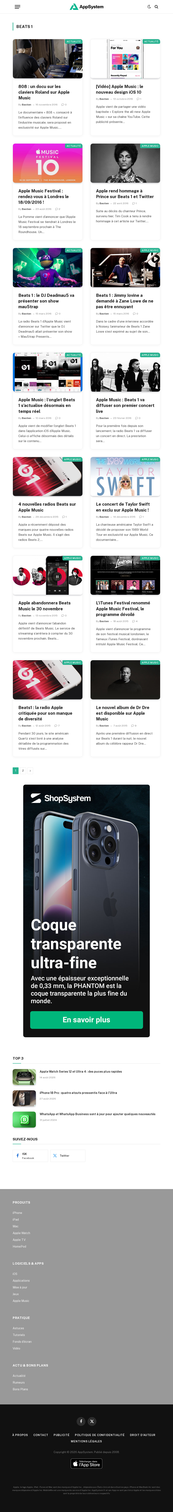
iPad (16, 1219)
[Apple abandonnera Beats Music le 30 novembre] (47, 575)
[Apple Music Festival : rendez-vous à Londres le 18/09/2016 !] (47, 163)
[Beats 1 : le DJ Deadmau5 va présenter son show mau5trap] (47, 267)
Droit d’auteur (142, 1435)
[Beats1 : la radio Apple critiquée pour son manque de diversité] (47, 679)
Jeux (16, 1294)
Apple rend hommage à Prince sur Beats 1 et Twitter (125, 193)
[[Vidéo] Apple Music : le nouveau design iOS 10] (125, 58)
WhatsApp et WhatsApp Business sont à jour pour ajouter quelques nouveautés (97, 1114)
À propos (20, 1435)
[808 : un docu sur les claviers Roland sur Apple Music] (47, 58)
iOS (15, 1274)
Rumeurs (19, 1382)
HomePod (19, 1246)
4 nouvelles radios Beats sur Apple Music (47, 507)
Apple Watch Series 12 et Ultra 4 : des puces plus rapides (81, 1071)
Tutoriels (19, 1335)
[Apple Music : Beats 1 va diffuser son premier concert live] (125, 372)
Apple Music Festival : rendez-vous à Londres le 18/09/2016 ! (43, 196)
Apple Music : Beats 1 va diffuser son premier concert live (125, 405)
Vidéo (16, 1348)
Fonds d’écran (22, 1341)
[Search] (156, 7)
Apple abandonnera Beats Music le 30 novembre (44, 605)
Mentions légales (86, 1441)
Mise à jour (20, 1287)
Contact (40, 1435)
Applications (21, 1280)
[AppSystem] (86, 6)
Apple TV (19, 1239)
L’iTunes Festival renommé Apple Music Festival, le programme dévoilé (123, 608)
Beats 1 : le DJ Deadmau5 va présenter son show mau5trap (46, 301)
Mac (16, 1226)
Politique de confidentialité (100, 1435)
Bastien (26, 104)
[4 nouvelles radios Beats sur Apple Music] (47, 476)
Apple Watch (21, 1233)
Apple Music (150, 146)
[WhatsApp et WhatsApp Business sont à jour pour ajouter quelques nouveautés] (24, 1120)
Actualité (74, 41)
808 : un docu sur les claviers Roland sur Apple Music (44, 92)
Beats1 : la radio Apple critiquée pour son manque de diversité (45, 713)
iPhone (17, 1213)
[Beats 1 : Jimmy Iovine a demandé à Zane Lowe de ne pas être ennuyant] (125, 267)
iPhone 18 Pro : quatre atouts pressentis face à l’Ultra (78, 1093)
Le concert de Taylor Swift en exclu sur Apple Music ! (123, 507)
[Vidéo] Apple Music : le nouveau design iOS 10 (119, 89)
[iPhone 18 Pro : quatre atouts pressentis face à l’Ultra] (24, 1098)
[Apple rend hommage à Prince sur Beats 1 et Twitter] (125, 163)
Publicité (62, 1435)
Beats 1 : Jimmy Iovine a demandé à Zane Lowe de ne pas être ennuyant (124, 301)
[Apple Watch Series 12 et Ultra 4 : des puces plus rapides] (24, 1077)
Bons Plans (20, 1389)
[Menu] (17, 7)
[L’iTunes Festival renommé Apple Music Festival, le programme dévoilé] (125, 575)
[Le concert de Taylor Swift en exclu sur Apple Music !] (125, 476)
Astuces (18, 1328)
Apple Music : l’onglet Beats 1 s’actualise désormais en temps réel (46, 405)
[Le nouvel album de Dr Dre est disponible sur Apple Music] (125, 679)
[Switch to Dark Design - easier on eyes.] (149, 7)
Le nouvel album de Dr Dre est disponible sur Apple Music (122, 713)
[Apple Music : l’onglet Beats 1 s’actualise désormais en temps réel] (47, 372)
